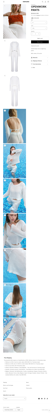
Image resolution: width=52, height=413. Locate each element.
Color (32, 25)
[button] (3, 1)
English (18, 409)
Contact (27, 385)
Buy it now (40, 42)
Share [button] (34, 67)
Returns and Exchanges (8, 385)
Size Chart (5, 388)
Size (32, 20)
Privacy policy (29, 388)
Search (4, 391)
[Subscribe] (24, 398)
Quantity (32, 31)
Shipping (38, 15)
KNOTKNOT (47, 409)
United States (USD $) (9, 409)
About (27, 382)
